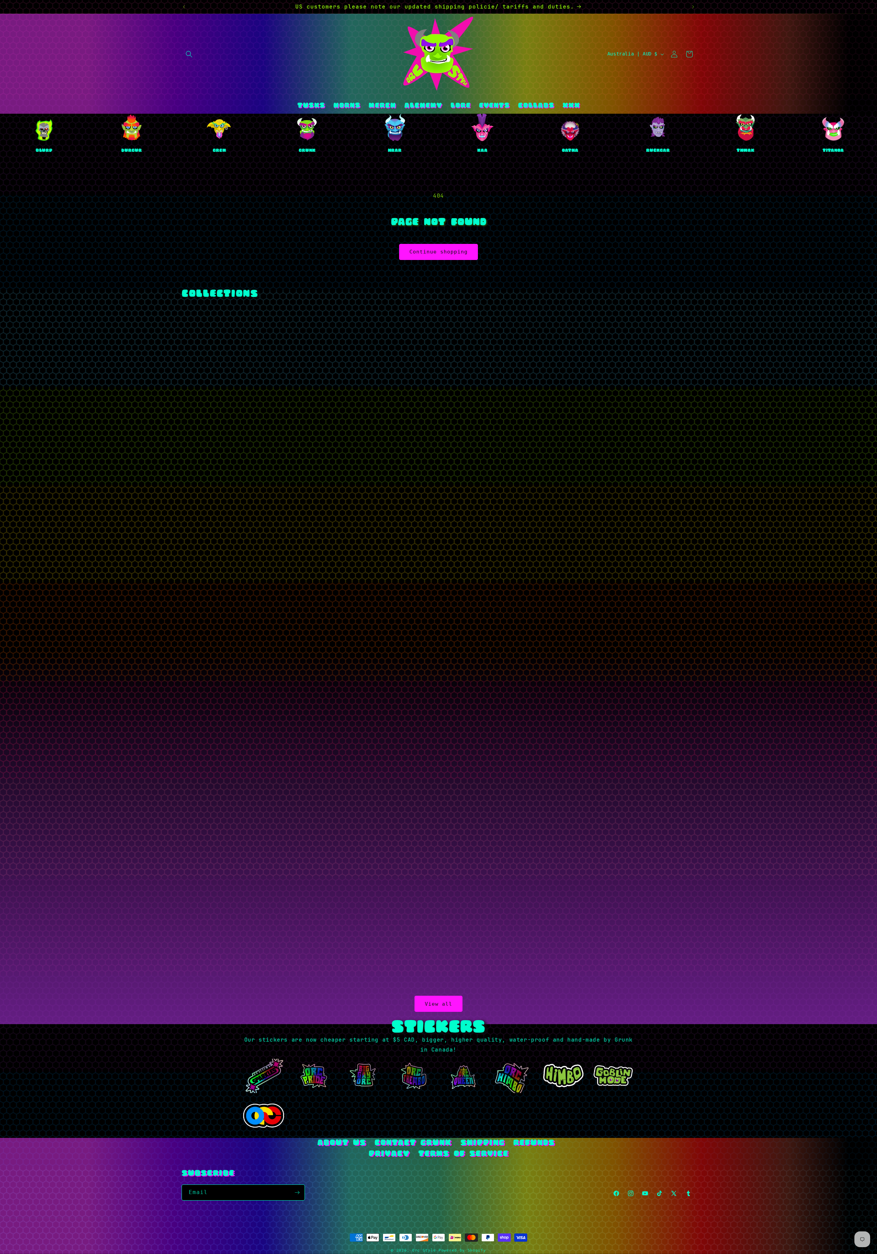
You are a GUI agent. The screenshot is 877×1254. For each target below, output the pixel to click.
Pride (297, 906)
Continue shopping (438, 252)
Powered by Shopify (462, 1250)
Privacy (389, 1154)
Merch (644, 477)
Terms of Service (463, 1154)
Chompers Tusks (471, 906)
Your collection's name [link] (470, 477)
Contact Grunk (413, 1143)
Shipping (482, 1143)
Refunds (534, 1143)
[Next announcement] (693, 6)
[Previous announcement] (184, 6)
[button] (189, 54)
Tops (297, 477)
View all (438, 1004)
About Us (341, 1143)
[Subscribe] (297, 1192)
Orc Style (424, 1250)
